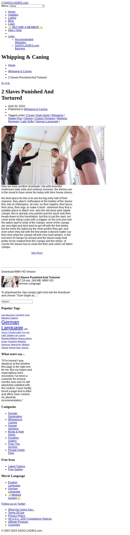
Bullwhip (22, 341)
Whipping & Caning (20, 71)
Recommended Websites (24, 41)
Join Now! (37, 252)
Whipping (57, 115)
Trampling (12, 341)
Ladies (12, 17)
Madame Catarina (9, 318)
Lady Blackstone (8, 315)
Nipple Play (15, 118)
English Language (14, 484)
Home (11, 11)
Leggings (20, 315)
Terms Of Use (16, 512)
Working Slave (15, 348)
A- (8, 83)
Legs (27, 315)
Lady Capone (19, 335)
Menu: (5, 5)
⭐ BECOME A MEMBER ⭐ (25, 27)
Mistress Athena (25, 338)
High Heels (43, 115)
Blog (11, 21)
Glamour (25, 348)
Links (11, 36)
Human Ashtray (9, 338)
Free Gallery (15, 469)
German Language (47, 121)
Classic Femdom (45, 118)
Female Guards (14, 332)
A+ (3, 83)
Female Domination (15, 415)
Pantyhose (5, 345)
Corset (30, 115)
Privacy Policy (16, 515)
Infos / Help (15, 30)
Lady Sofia (27, 121)
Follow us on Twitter (13, 503)
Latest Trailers (16, 466)
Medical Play (16, 345)
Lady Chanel (7, 335)
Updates (13, 14)
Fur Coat (25, 332)
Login (11, 24)
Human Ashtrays (13, 427)
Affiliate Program (18, 521)
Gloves (28, 118)
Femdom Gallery (13, 439)
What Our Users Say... (21, 509)
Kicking (4, 341)
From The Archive (14, 445)
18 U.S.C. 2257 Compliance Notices (30, 518)
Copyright (14, 524)
